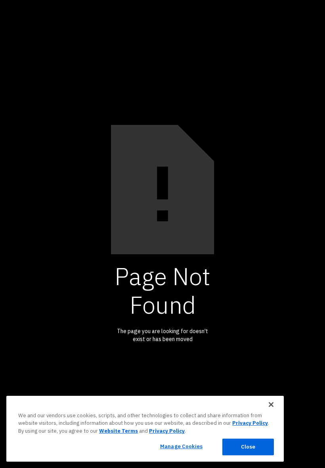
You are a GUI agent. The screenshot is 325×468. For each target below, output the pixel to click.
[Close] (271, 404)
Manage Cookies (181, 446)
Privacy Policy (250, 423)
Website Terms (118, 431)
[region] (145, 429)
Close (248, 446)
